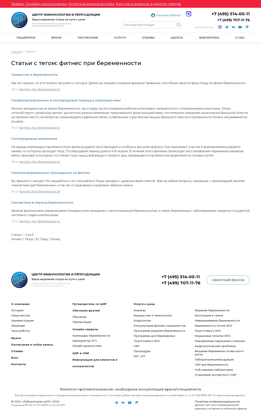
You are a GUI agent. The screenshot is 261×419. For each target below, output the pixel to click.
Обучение (79, 316)
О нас (240, 37)
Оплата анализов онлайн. (91, 4)
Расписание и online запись (32, 344)
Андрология (142, 320)
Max (189, 14)
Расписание (88, 37)
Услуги (120, 37)
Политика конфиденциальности (217, 401)
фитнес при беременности (39, 89)
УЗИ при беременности (211, 364)
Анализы (140, 310)
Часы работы (20, 330)
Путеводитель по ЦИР (89, 304)
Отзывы (148, 37)
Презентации (81, 322)
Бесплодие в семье (209, 315)
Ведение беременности (212, 310)
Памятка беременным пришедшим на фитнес (50, 173)
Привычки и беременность (34, 74)
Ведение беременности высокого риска (219, 352)
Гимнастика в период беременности (42, 202)
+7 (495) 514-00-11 (230, 13)
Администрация (22, 320)
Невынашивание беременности (217, 320)
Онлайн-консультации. (46, 4)
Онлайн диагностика (86, 345)
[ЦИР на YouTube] (240, 27)
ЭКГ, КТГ (140, 356)
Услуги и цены (144, 304)
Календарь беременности (91, 335)
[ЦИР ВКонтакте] (233, 27)
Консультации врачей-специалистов (160, 325)
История (17, 310)
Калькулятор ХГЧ (84, 340)
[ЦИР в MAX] (220, 27)
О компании (20, 304)
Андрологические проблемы (215, 346)
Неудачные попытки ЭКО (212, 335)
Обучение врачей (86, 310)
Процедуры (142, 351)
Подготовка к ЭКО (147, 341)
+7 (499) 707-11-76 (233, 20)
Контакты (18, 364)
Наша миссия (20, 315)
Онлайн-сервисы (85, 329)
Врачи (56, 37)
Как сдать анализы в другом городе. (148, 4)
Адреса (177, 37)
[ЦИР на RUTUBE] (247, 27)
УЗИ (136, 346)
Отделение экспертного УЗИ (215, 374)
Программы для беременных (154, 335)
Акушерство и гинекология (153, 315)
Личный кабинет (168, 15)
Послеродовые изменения (34, 139)
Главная (16, 51)
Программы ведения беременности (159, 330)
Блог (15, 357)
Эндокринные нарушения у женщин (220, 341)
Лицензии (18, 325)
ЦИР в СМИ (80, 353)
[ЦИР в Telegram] (226, 27)
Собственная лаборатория (214, 369)
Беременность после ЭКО (213, 325)
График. (18, 4)
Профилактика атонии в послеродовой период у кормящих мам (66, 100)
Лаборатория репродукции (214, 359)
